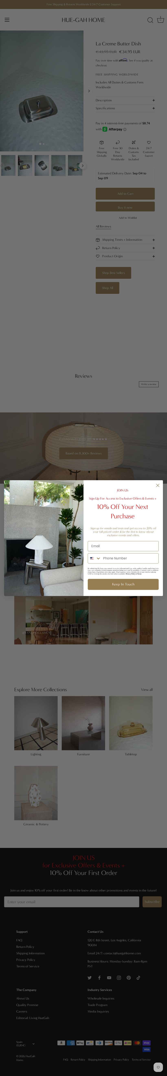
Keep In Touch (123, 584)
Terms (139, 574)
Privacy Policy (130, 574)
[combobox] (94, 558)
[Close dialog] (157, 485)
